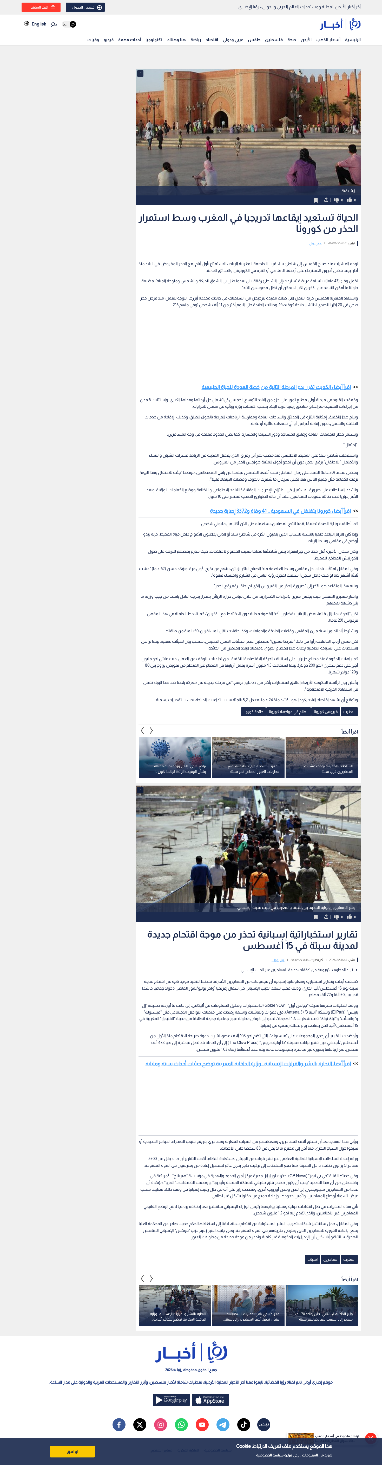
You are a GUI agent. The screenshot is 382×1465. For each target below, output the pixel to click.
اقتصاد (212, 39)
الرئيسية (353, 39)
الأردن (306, 39)
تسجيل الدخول (83, 7)
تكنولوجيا (154, 39)
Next (142, 730)
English (39, 24)
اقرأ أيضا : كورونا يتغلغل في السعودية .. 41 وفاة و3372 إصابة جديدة (280, 511)
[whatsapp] (181, 1424)
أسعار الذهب (328, 39)
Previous (151, 730)
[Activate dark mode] (69, 24)
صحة (291, 39)
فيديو (109, 39)
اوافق (72, 1451)
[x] (139, 1424)
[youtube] (202, 1424)
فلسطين (274, 39)
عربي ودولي (233, 39)
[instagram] (160, 1424)
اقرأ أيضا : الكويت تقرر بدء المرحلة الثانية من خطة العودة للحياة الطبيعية (276, 387)
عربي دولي (315, 243)
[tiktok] (243, 1424)
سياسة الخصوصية (270, 1455)
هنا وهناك (176, 39)
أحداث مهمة (129, 39)
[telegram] (222, 1424)
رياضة (195, 39)
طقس (254, 39)
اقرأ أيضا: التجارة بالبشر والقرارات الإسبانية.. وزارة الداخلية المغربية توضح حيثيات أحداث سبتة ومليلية (248, 1063)
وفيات (93, 39)
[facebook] (119, 1424)
